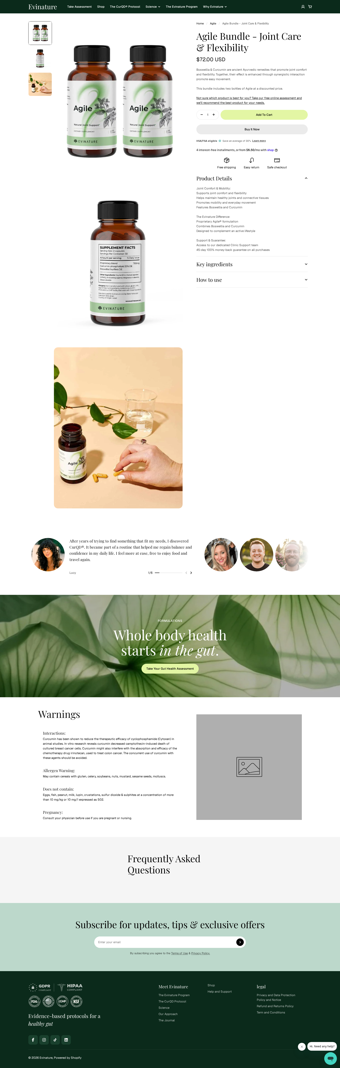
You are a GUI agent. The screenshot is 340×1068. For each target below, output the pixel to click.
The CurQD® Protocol (125, 6)
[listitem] (116, 556)
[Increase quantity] (215, 115)
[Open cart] (310, 6)
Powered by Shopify (67, 1058)
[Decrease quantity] (200, 115)
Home (200, 23)
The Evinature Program (182, 6)
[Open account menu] (303, 6)
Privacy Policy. (200, 953)
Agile (213, 23)
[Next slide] (191, 572)
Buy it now (252, 129)
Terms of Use (179, 953)
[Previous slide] (186, 572)
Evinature (42, 6)
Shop (100, 6)
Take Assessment (79, 6)
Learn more (259, 140)
